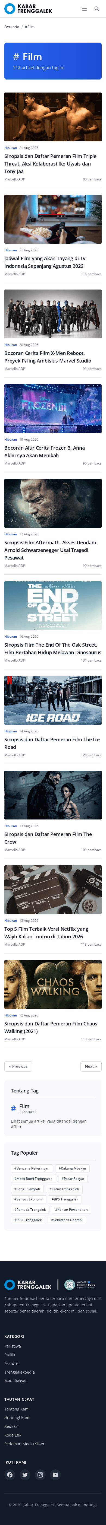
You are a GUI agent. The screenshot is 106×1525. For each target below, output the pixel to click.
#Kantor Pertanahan (71, 1209)
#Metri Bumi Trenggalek (33, 1178)
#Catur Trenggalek (64, 1189)
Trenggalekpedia (19, 1372)
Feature (11, 1363)
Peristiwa (12, 1346)
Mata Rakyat (15, 1380)
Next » (91, 1066)
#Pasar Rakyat (73, 1178)
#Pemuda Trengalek (30, 1209)
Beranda (11, 26)
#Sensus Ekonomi (28, 1199)
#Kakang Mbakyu (72, 1168)
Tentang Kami (17, 1409)
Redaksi (11, 1426)
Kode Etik (12, 1435)
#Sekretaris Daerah (66, 1220)
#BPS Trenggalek (65, 1199)
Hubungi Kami (17, 1417)
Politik (9, 1354)
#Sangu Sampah (27, 1189)
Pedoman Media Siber (24, 1443)
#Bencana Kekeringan (31, 1168)
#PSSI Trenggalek (28, 1220)
